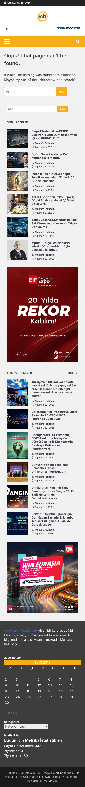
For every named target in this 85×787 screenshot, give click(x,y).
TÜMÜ (71, 373)
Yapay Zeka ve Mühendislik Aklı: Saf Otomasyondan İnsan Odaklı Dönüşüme (54, 223)
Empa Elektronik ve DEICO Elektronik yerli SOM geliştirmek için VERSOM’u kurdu (54, 134)
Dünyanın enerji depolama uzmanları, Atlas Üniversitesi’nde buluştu (50, 468)
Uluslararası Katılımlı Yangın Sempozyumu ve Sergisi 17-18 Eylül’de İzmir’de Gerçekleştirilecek (53, 493)
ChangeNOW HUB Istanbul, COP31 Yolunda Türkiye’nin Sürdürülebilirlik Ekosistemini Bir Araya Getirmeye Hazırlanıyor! (53, 441)
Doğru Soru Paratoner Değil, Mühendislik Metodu (51, 155)
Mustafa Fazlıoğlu (45, 143)
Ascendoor (72, 776)
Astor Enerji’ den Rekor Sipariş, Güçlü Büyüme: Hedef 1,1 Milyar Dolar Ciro (54, 200)
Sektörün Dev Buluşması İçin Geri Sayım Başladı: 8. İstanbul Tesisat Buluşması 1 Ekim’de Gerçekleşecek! (53, 519)
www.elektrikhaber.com (21, 630)
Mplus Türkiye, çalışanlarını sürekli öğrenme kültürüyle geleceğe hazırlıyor (51, 246)
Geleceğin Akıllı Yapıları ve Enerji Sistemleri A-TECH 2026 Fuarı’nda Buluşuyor (55, 415)
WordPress (50, 780)
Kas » (12, 713)
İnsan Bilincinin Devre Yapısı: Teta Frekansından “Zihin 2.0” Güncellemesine (53, 177)
